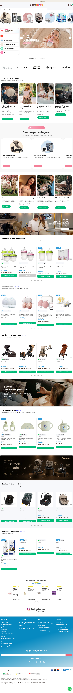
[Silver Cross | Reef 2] (63, 185)
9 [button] (41, 280)
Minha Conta (41, 625)
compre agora (7, 119)
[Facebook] (29, 662)
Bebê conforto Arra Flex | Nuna (8, 107)
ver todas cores (43, 117)
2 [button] (67, 45)
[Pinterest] (40, 662)
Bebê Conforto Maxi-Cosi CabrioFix (62, 107)
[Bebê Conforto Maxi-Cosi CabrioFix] (63, 93)
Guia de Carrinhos (8, 198)
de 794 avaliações (36, 583)
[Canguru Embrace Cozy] (27, 93)
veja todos (24, 119)
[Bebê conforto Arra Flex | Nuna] (9, 93)
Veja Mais (27, 239)
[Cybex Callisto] (45, 185)
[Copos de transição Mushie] (45, 93)
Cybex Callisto (42, 198)
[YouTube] (43, 662)
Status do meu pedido (44, 627)
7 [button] (38, 280)
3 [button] (68, 45)
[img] (36, 582)
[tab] (13, 238)
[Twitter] (32, 662)
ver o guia (6, 206)
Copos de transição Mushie (44, 107)
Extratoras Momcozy (26, 198)
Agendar (42, 1)
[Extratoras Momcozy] (27, 185)
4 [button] (70, 45)
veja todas (24, 207)
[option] (9, 44)
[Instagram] (36, 662)
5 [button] (35, 280)
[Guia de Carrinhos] (9, 185)
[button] (35, 602)
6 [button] (37, 280)
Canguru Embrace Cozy (25, 107)
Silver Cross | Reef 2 (62, 198)
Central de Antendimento (44, 629)
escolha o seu (60, 114)
